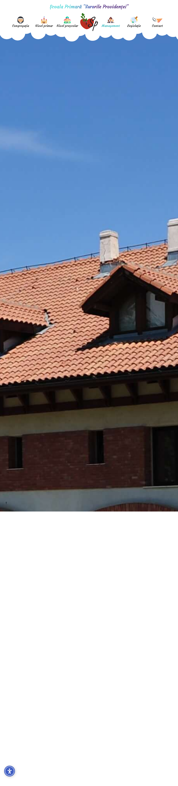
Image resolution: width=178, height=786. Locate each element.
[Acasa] (89, 21)
